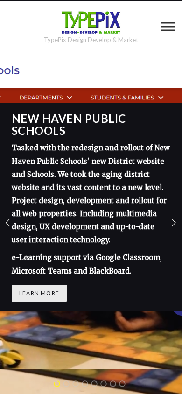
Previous (8, 223)
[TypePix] (91, 22)
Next (174, 223)
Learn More (39, 292)
